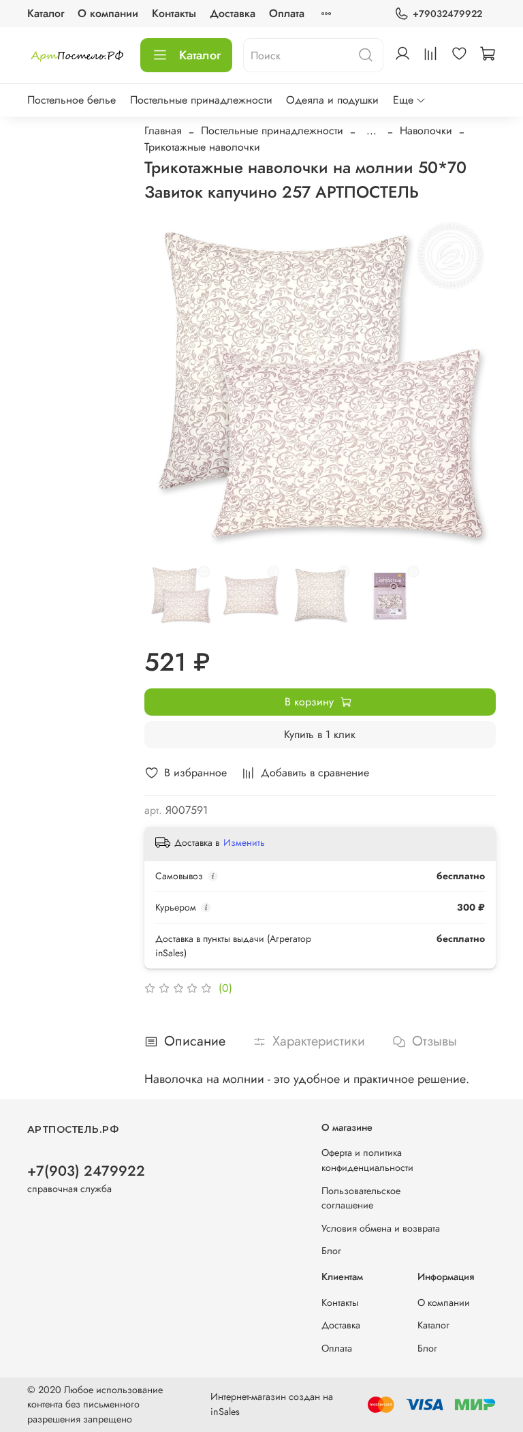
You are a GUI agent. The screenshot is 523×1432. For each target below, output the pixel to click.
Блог (331, 1251)
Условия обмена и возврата (380, 1228)
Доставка (232, 13)
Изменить (244, 842)
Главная (163, 130)
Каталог (45, 13)
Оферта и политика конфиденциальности (367, 1160)
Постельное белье (71, 100)
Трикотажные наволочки (202, 147)
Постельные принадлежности (201, 100)
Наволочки (426, 130)
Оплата (286, 13)
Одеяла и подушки (332, 100)
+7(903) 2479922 (86, 1171)
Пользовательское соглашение (360, 1198)
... (371, 131)
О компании (108, 13)
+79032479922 (447, 13)
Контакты (174, 13)
